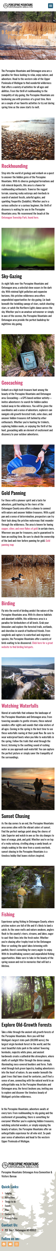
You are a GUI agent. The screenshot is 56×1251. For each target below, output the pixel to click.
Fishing (7, 914)
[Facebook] (3, 1244)
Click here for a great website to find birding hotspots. (27, 645)
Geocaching (12, 382)
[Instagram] (16, 1244)
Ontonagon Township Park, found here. (20, 217)
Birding (8, 603)
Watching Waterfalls (19, 705)
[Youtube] (10, 1244)
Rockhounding (14, 165)
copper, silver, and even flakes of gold (19, 528)
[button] (50, 5)
